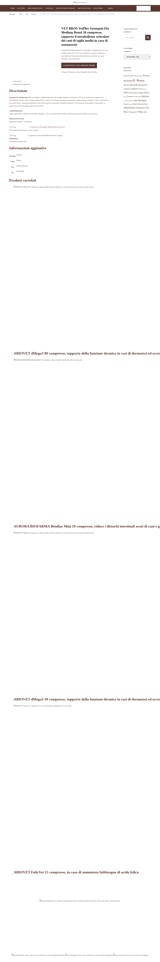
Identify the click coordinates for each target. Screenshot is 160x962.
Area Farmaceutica (35, 8)
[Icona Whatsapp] (130, 955)
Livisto (126, 101)
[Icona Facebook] (38, 955)
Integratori (84, 72)
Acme (132, 76)
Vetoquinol (132, 112)
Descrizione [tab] (18, 81)
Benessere (72, 72)
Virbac (140, 111)
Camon (127, 89)
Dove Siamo (98, 8)
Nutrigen (142, 100)
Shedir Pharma (138, 104)
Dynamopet (132, 93)
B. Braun (138, 80)
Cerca (148, 37)
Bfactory (127, 85)
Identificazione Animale (65, 8)
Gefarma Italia (137, 96)
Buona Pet (142, 85)
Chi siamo (21, 8)
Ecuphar (141, 93)
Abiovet (127, 76)
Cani (78, 72)
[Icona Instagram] (89, 955)
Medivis (130, 101)
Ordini (110, 8)
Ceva (140, 89)
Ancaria (137, 76)
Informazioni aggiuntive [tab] (22, 84)
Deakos (145, 89)
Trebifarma (140, 107)
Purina (130, 104)
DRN (126, 92)
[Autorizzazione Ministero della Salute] (80, 901)
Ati (141, 76)
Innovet (145, 96)
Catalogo (49, 8)
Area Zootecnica (84, 8)
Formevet (130, 96)
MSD (136, 101)
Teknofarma (129, 107)
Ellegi (125, 96)
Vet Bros (94, 72)
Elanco (147, 92)
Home (13, 8)
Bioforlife (134, 85)
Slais (145, 104)
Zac (145, 112)
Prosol (126, 104)
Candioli (134, 89)
